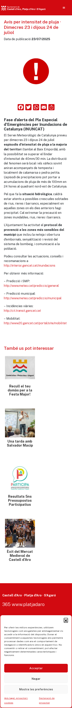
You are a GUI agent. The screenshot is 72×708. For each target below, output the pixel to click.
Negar (36, 678)
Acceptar (36, 668)
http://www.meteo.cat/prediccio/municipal (32, 298)
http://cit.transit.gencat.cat (22, 311)
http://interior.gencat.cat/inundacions (29, 265)
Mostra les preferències (36, 689)
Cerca (57, 33)
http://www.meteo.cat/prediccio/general (31, 286)
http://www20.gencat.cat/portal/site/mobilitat (35, 323)
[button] (66, 620)
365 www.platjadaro (23, 604)
